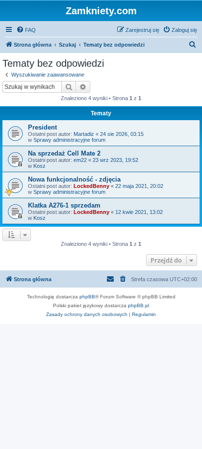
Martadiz (84, 134)
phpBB (87, 296)
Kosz (39, 166)
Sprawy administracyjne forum (69, 140)
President (42, 127)
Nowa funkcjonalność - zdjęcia (74, 179)
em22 (80, 160)
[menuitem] (26, 30)
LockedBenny (91, 186)
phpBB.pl (138, 305)
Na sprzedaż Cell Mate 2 (64, 153)
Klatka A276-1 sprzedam (64, 205)
